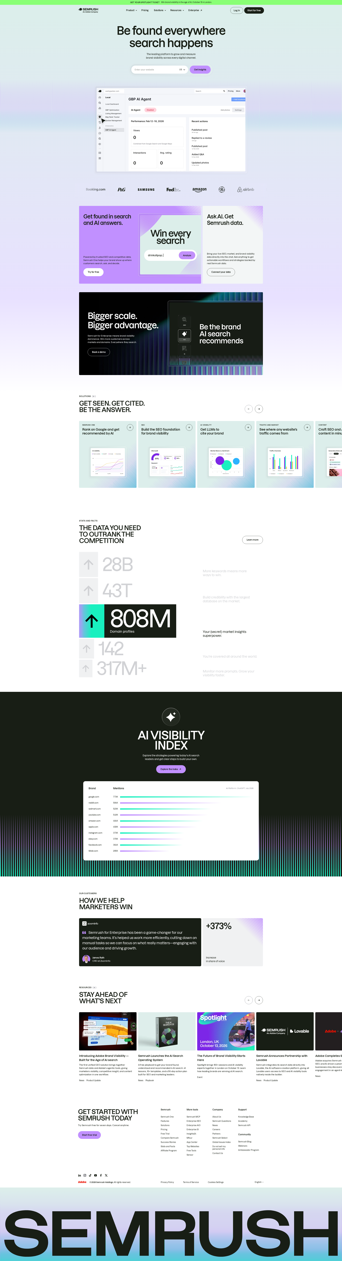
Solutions (158, 10)
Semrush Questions (221, 1121)
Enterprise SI (193, 1129)
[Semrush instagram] (85, 1175)
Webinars (242, 1146)
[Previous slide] (249, 409)
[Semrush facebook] (101, 1175)
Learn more (253, 540)
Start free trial (89, 1135)
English (258, 1182)
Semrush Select (219, 1138)
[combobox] (156, 69)
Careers (216, 1129)
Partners (216, 1134)
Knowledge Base (246, 1117)
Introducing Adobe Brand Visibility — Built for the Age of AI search (104, 1058)
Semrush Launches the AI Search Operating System (160, 1058)
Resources (175, 10)
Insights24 (191, 1134)
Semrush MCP (193, 1117)
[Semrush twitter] (106, 1175)
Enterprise (193, 10)
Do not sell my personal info (219, 1147)
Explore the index (169, 769)
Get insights (200, 69)
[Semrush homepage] (88, 10)
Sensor (190, 1155)
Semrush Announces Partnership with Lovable (281, 1058)
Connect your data (221, 272)
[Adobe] (82, 1182)
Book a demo (99, 352)
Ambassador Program (248, 1150)
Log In (237, 10)
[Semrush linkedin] (79, 1175)
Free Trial (165, 1134)
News (215, 1125)
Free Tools (191, 1151)
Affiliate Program (169, 1151)
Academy (242, 1121)
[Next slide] (259, 409)
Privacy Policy (167, 1182)
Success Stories (168, 1142)
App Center (192, 1142)
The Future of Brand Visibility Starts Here (221, 1058)
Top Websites (193, 1146)
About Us (216, 1117)
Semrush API (244, 1125)
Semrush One (167, 1117)
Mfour (189, 1138)
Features (165, 1121)
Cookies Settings (216, 1182)
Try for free (93, 272)
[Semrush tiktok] (90, 1175)
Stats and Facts (168, 1146)
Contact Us (217, 1153)
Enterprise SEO (194, 1121)
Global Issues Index (221, 1142)
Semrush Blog (244, 1142)
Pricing (145, 10)
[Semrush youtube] (95, 1175)
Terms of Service (191, 1182)
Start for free (254, 10)
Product (130, 10)
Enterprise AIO (194, 1125)
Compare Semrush (170, 1138)
